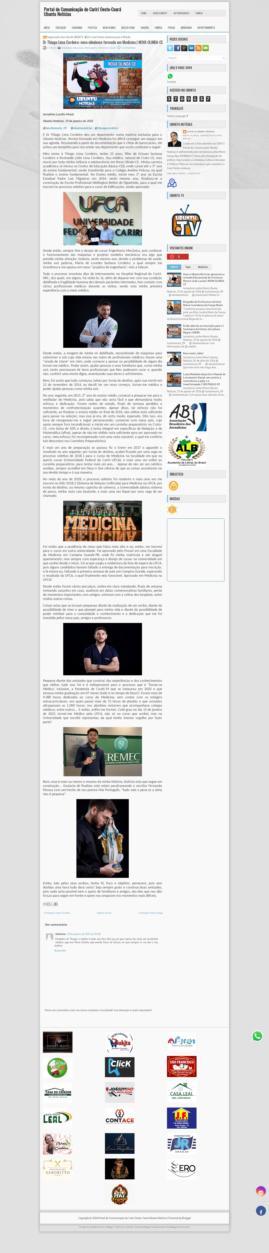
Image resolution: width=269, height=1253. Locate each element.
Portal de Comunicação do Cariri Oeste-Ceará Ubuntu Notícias (82, 11)
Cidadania (77, 28)
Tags (188, 267)
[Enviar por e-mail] (45, 904)
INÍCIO (47, 28)
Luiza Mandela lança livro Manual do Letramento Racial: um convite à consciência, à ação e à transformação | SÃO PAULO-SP (204, 379)
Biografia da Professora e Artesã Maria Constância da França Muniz (203, 303)
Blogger (186, 1218)
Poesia (171, 28)
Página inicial (104, 912)
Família (158, 28)
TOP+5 (174, 267)
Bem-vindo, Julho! (193, 353)
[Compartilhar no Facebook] (56, 904)
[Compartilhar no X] (52, 904)
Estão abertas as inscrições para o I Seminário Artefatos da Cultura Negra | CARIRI (203, 329)
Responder (60, 950)
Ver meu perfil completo (183, 173)
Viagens (145, 28)
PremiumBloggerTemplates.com (150, 1227)
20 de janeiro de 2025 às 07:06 (83, 934)
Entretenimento (206, 28)
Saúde (112, 47)
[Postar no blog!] (48, 904)
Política (92, 28)
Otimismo (103, 47)
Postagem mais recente (57, 912)
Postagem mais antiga (150, 912)
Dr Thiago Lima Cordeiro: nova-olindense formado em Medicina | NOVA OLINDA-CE (103, 42)
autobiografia (181, 13)
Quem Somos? (160, 13)
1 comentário (128, 47)
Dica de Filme (128, 28)
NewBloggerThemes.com (178, 1227)
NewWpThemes (97, 1227)
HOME (144, 13)
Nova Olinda (109, 28)
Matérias (203, 267)
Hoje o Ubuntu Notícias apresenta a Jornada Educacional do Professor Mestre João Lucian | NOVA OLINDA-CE (204, 279)
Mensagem (186, 28)
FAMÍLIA (199, 13)
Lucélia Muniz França (201, 131)
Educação (61, 28)
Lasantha (129, 1227)
